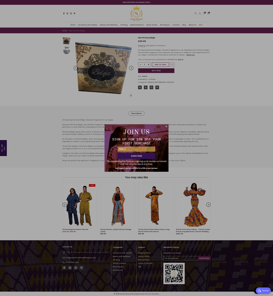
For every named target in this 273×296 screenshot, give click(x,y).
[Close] (166, 126)
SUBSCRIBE (136, 155)
